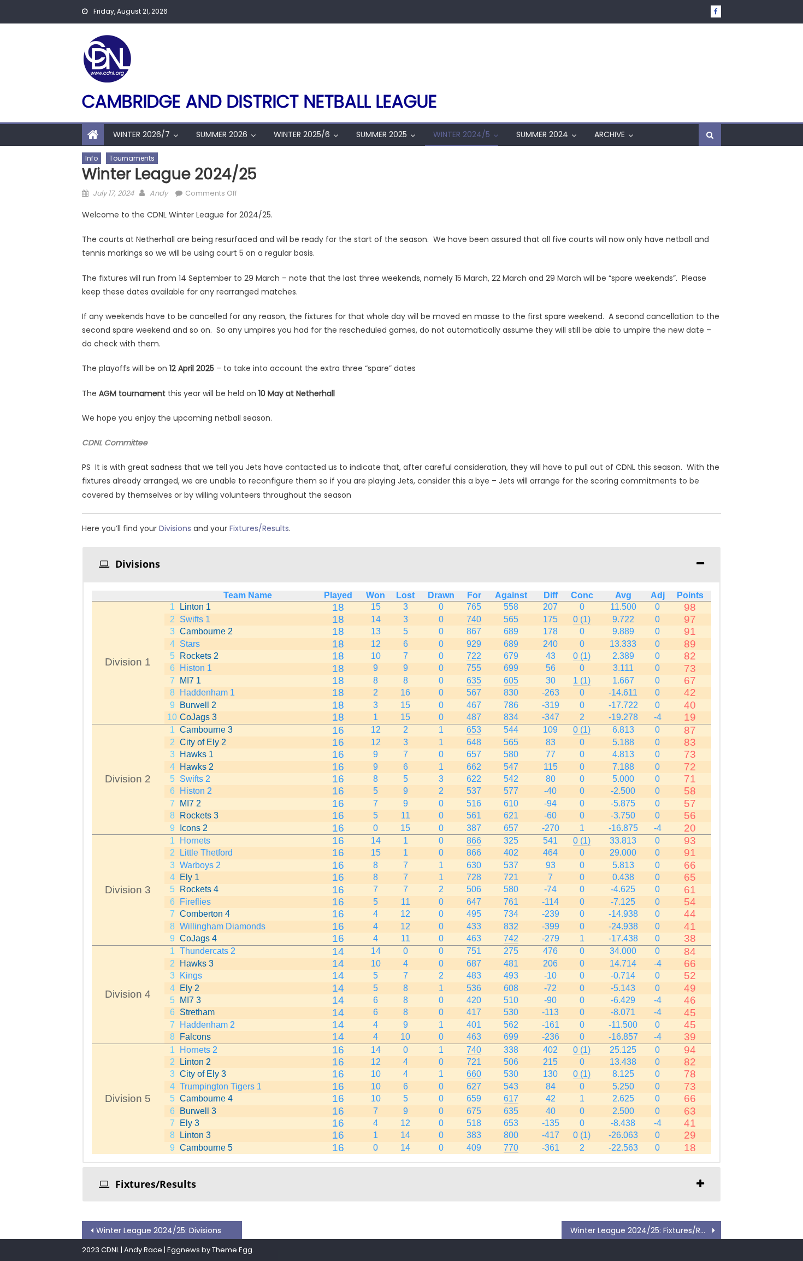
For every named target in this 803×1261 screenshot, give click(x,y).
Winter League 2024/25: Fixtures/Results (646, 1230)
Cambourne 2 (206, 631)
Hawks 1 (197, 754)
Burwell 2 (198, 705)
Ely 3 (189, 1123)
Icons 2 (194, 828)
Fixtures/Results (259, 528)
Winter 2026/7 (141, 134)
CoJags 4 (198, 938)
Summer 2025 (381, 134)
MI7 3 (190, 1000)
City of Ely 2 (203, 742)
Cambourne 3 (206, 729)
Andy (159, 193)
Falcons (195, 1036)
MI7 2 (190, 803)
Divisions (176, 528)
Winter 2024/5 (461, 134)
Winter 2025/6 (302, 134)
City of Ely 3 (203, 1074)
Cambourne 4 (206, 1098)
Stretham (197, 1012)
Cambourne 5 (206, 1147)
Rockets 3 (199, 815)
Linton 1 (195, 606)
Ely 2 (189, 988)
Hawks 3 (197, 963)
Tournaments (132, 158)
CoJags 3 (198, 717)
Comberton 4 (205, 913)
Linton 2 (195, 1061)
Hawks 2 (197, 766)
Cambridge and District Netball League (259, 101)
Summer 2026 (221, 134)
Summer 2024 (542, 134)
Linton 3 (195, 1135)
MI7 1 (190, 680)
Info (91, 158)
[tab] (401, 564)
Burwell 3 (198, 1111)
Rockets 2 (199, 656)
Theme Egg (232, 1250)
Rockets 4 (199, 889)
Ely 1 (189, 877)
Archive (609, 134)
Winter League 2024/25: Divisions (158, 1230)
